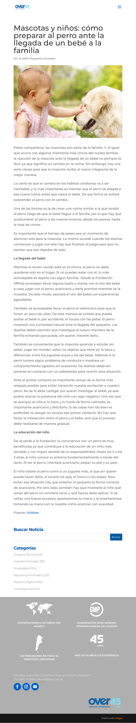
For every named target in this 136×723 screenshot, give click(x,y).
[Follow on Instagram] (26, 686)
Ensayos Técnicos (26, 554)
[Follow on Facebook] (17, 686)
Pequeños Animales (42, 58)
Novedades (22, 568)
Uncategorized (24, 589)
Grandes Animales (26, 561)
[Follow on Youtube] (35, 686)
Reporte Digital (24, 582)
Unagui (118, 718)
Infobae (33, 513)
